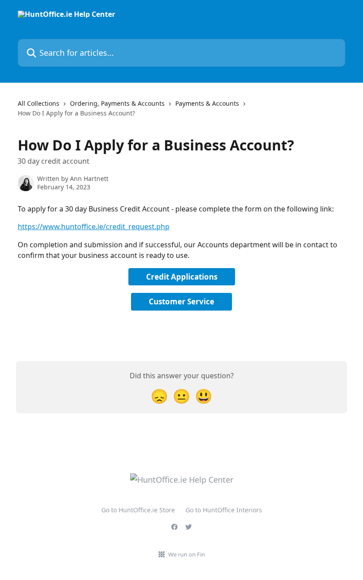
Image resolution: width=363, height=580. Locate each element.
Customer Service (181, 301)
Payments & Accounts (207, 103)
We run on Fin (186, 554)
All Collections (38, 103)
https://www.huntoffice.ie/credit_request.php (94, 226)
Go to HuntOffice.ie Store (138, 510)
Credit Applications (181, 277)
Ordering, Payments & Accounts (117, 103)
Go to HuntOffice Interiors (223, 510)
